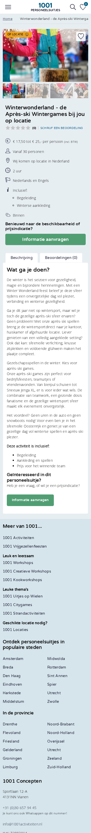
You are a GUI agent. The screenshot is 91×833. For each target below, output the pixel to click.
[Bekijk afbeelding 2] (38, 90)
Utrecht (54, 693)
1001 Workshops (18, 563)
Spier (52, 684)
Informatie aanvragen (45, 239)
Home (7, 19)
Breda (8, 667)
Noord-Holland (60, 733)
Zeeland (54, 758)
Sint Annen (57, 676)
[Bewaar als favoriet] (81, 36)
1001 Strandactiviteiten (24, 613)
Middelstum (13, 701)
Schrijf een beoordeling (61, 128)
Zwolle (53, 701)
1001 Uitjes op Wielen (23, 596)
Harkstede (12, 693)
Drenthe (10, 724)
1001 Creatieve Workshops (27, 571)
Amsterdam (13, 659)
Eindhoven (12, 684)
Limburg (10, 767)
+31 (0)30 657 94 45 (20, 807)
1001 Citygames (17, 605)
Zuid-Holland (59, 767)
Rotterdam (56, 667)
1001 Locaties (15, 630)
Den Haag (11, 676)
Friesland (11, 741)
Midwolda (56, 659)
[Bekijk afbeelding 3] (61, 90)
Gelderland (12, 750)
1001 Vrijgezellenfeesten (25, 546)
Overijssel (56, 741)
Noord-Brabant (60, 724)
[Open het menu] (8, 7)
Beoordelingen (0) (61, 258)
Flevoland (12, 733)
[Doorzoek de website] (73, 7)
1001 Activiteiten (18, 538)
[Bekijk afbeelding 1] (14, 90)
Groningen (12, 758)
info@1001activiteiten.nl (22, 824)
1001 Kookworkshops (22, 580)
